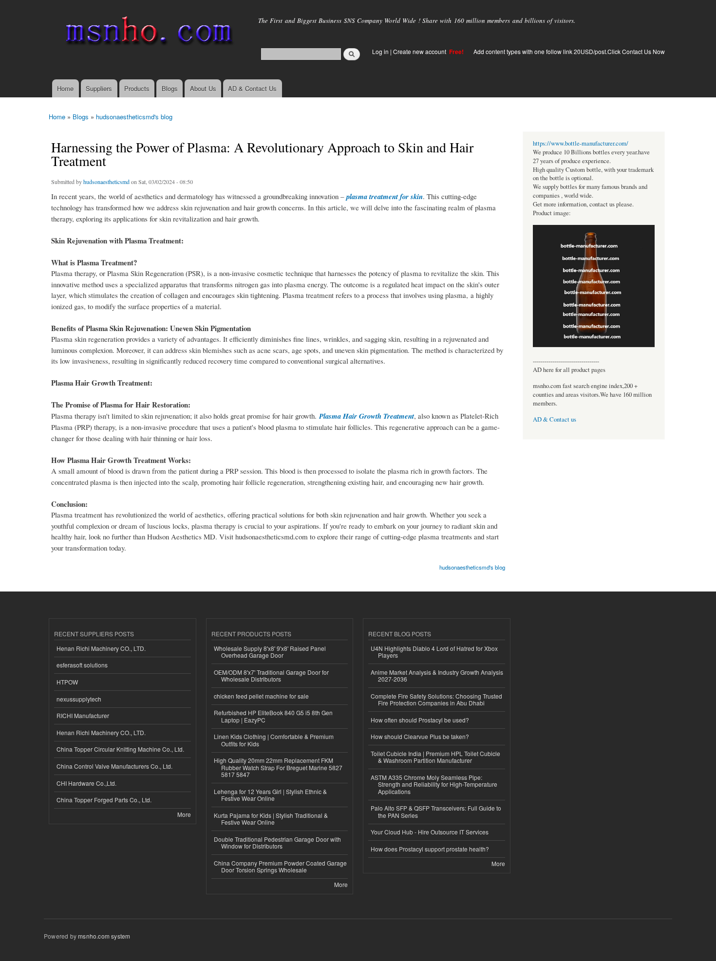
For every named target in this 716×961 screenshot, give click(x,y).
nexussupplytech (79, 699)
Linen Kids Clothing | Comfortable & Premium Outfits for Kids (274, 739)
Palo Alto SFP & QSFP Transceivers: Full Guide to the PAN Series (436, 811)
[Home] (147, 33)
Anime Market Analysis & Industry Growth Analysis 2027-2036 (437, 675)
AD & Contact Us (252, 88)
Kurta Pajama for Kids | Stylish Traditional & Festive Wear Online (271, 818)
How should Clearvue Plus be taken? (420, 736)
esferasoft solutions (82, 665)
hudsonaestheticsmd (106, 181)
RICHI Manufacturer (83, 715)
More (184, 814)
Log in (380, 51)
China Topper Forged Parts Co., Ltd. (104, 799)
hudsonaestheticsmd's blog (134, 116)
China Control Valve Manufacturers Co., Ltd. (114, 766)
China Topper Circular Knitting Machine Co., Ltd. (120, 749)
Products (137, 88)
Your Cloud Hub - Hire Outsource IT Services (430, 832)
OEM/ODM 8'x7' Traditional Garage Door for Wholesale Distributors (271, 675)
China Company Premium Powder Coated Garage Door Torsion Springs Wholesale (280, 866)
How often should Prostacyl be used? (420, 720)
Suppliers (99, 88)
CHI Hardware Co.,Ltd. (86, 783)
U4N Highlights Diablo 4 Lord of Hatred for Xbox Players (434, 651)
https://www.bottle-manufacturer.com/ (580, 143)
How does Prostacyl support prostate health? (430, 849)
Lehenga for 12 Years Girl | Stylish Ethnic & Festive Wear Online (270, 794)
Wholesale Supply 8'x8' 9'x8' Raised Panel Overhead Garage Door (270, 651)
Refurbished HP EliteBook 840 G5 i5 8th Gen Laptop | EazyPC (273, 715)
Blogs (170, 88)
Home (65, 88)
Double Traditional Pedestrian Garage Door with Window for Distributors (277, 842)
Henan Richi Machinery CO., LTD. (101, 648)
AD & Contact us (554, 419)
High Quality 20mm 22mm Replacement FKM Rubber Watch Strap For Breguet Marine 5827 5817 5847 (278, 767)
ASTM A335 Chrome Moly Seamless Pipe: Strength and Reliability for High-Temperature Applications (434, 784)
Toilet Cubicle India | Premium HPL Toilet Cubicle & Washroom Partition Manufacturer (435, 756)
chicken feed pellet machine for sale (261, 696)
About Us (203, 88)
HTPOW (67, 682)
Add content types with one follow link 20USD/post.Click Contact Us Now (569, 51)
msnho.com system (104, 936)
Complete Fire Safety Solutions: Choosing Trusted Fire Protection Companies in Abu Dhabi (436, 699)
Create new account (420, 51)
